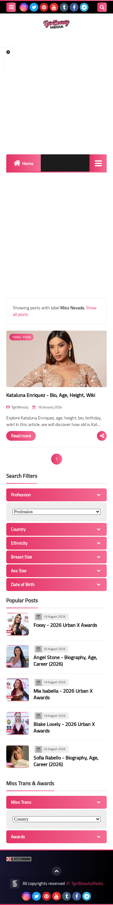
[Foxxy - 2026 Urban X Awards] (17, 624)
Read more (21, 436)
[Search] (102, 7)
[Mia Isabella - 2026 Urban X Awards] (17, 690)
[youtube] (54, 7)
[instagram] (23, 7)
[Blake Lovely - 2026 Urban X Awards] (17, 723)
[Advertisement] (56, 91)
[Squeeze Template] (14, 883)
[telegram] (84, 7)
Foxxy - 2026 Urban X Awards (65, 625)
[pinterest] (44, 7)
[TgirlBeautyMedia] (56, 24)
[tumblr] (64, 7)
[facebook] (74, 7)
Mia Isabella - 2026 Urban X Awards (63, 694)
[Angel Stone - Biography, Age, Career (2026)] (17, 656)
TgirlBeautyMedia (87, 883)
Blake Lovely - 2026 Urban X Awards (64, 727)
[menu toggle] (11, 7)
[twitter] (34, 7)
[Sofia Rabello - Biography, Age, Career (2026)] (17, 756)
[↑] (56, 871)
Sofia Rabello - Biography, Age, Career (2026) (66, 761)
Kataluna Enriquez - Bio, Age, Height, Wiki (50, 395)
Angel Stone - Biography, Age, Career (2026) (65, 660)
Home (27, 163)
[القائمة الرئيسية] (98, 163)
